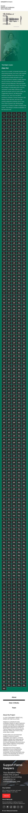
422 (9, 392)
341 (4, 339)
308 (14, 316)
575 (24, 492)
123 (14, 193)
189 (19, 236)
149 (19, 209)
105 (24, 180)
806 (4, 648)
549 (19, 475)
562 (9, 485)
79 (19, 163)
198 (14, 243)
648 (14, 542)
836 (4, 668)
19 (19, 123)
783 (14, 632)
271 (4, 293)
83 (14, 166)
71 (4, 160)
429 (19, 396)
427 (9, 396)
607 (9, 515)
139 (19, 203)
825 (24, 658)
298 (14, 309)
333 (14, 333)
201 (4, 246)
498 (14, 442)
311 (4, 319)
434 (19, 399)
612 (9, 519)
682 (9, 565)
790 (24, 635)
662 (9, 552)
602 (9, 512)
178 (14, 229)
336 (4, 336)
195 (24, 239)
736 (4, 602)
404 (19, 379)
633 (14, 532)
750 (24, 608)
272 (9, 293)
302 (9, 313)
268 (14, 289)
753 (14, 612)
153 (14, 213)
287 (9, 303)
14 (19, 120)
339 (19, 336)
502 (9, 446)
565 (24, 485)
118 (14, 190)
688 (14, 569)
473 (14, 426)
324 (19, 326)
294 (19, 306)
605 (24, 512)
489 (19, 436)
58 (14, 150)
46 (4, 143)
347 (9, 342)
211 (4, 253)
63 (14, 153)
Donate (3, 6)
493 (14, 439)
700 (24, 575)
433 (14, 399)
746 (4, 608)
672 (9, 559)
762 (9, 618)
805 (24, 645)
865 (24, 685)
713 (14, 585)
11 (4, 120)
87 (9, 170)
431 (4, 399)
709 (19, 582)
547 (9, 475)
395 (24, 372)
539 (19, 469)
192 (9, 239)
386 (4, 369)
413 (14, 386)
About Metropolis (6, 9)
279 (19, 296)
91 (4, 173)
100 (24, 176)
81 (4, 166)
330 (24, 329)
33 (14, 133)
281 (4, 299)
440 (24, 402)
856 (4, 682)
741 (4, 605)
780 (24, 628)
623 (14, 525)
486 (4, 436)
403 (14, 379)
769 (19, 622)
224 (19, 259)
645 (24, 539)
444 (19, 406)
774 (19, 625)
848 (14, 675)
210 (24, 249)
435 (24, 399)
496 (4, 442)
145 (24, 206)
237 (9, 269)
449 (19, 409)
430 (24, 396)
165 (24, 219)
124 (19, 193)
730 (24, 595)
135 (24, 200)
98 (14, 176)
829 (19, 662)
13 (14, 120)
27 (9, 130)
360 (24, 349)
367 (9, 356)
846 (4, 675)
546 (4, 475)
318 (14, 323)
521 (4, 459)
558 (14, 482)
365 (24, 352)
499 (19, 442)
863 (14, 685)
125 (24, 193)
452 (9, 412)
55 (24, 146)
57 (9, 150)
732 (9, 599)
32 (9, 133)
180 (24, 229)
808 (14, 648)
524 (19, 459)
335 (24, 333)
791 (4, 638)
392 (9, 372)
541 (4, 472)
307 (9, 316)
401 (4, 379)
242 (9, 273)
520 (24, 456)
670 (24, 555)
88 (14, 170)
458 (14, 416)
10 (24, 116)
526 (4, 462)
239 (19, 269)
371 (4, 359)
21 (4, 126)
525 (24, 459)
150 (24, 209)
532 (9, 466)
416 (4, 389)
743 (14, 605)
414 (19, 386)
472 (9, 426)
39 (19, 136)
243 (14, 273)
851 (4, 678)
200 (24, 243)
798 (14, 642)
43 (14, 140)
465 (24, 419)
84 (19, 166)
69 (19, 156)
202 (9, 246)
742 (9, 605)
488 (14, 436)
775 (24, 625)
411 (4, 386)
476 (4, 429)
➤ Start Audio (7, 24)
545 (24, 472)
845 (24, 672)
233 (14, 266)
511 (4, 452)
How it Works (14, 703)
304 (19, 313)
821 (4, 658)
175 (24, 226)
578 (14, 495)
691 (4, 572)
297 (9, 309)
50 (24, 143)
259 (19, 283)
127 (9, 196)
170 (24, 223)
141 (4, 206)
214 (19, 253)
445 (24, 406)
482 (9, 432)
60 (24, 150)
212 (9, 253)
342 (9, 339)
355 (24, 346)
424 (19, 392)
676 (4, 562)
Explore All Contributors (7, 7)
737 (9, 602)
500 (24, 442)
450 (24, 409)
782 (9, 632)
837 (9, 668)
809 (19, 648)
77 (9, 163)
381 (4, 366)
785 (24, 632)
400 (24, 376)
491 (4, 439)
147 (9, 209)
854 (19, 678)
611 (4, 519)
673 (14, 559)
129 (19, 196)
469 (19, 422)
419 (19, 389)
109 (19, 183)
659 (19, 549)
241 (4, 273)
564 (19, 485)
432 (9, 399)
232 (9, 266)
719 (19, 589)
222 (9, 259)
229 (19, 263)
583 (14, 499)
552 (9, 479)
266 (4, 289)
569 (19, 489)
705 (24, 579)
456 (4, 416)
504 (19, 446)
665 (24, 552)
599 (19, 509)
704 (19, 579)
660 (24, 549)
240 (24, 269)
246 (4, 276)
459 (19, 416)
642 (9, 539)
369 (19, 356)
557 (9, 482)
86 (4, 170)
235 (24, 266)
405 (24, 379)
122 (9, 193)
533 (14, 466)
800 (24, 642)
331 (4, 333)
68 (14, 156)
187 (9, 236)
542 (9, 472)
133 (14, 200)
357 (9, 349)
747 (9, 608)
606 (4, 515)
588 (14, 502)
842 (9, 672)
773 (14, 625)
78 (14, 163)
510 (24, 449)
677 (9, 562)
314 (19, 319)
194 (19, 239)
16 (4, 123)
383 (14, 366)
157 (9, 216)
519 (19, 456)
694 (19, 572)
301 (4, 313)
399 (19, 376)
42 (9, 140)
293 (14, 306)
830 (24, 662)
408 (14, 382)
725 (24, 592)
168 (14, 223)
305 (24, 313)
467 (9, 422)
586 (4, 502)
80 (24, 163)
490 (24, 436)
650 (24, 542)
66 (4, 156)
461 (4, 419)
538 (14, 469)
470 (24, 422)
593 (14, 505)
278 (14, 296)
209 (19, 249)
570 (24, 489)
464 (19, 419)
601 (4, 512)
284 (19, 299)
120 (24, 190)
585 (24, 499)
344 (19, 339)
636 (4, 535)
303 (14, 313)
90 (24, 170)
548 (14, 475)
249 (19, 276)
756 (4, 615)
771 (4, 625)
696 (4, 575)
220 (24, 256)
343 (14, 339)
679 (19, 562)
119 (19, 190)
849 (19, 675)
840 (24, 668)
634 (19, 532)
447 (9, 409)
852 (9, 678)
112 (9, 186)
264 (19, 286)
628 (14, 529)
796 (4, 642)
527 (9, 462)
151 (4, 213)
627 (9, 529)
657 (9, 549)
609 (19, 515)
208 (14, 249)
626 (4, 529)
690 (24, 569)
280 (24, 296)
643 (14, 539)
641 (4, 539)
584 (19, 499)
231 (4, 266)
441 (4, 406)
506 (4, 449)
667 (9, 555)
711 (4, 585)
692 (9, 572)
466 (4, 422)
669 (19, 555)
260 (24, 283)
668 (14, 555)
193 (14, 239)
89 (19, 170)
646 (4, 542)
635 (24, 532)
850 (24, 675)
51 (4, 146)
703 (14, 579)
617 (9, 522)
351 (4, 346)
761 (4, 618)
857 (9, 682)
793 (14, 638)
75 (24, 160)
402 (9, 379)
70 (24, 156)
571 (4, 492)
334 (19, 333)
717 (9, 589)
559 (19, 482)
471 (4, 426)
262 (9, 286)
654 (19, 545)
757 (9, 615)
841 (4, 672)
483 (14, 432)
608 (14, 515)
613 (14, 519)
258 (14, 283)
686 (4, 569)
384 (19, 366)
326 (4, 329)
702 (9, 579)
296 (4, 309)
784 (19, 632)
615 (24, 519)
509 (19, 449)
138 (14, 203)
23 (14, 126)
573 (14, 492)
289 (19, 303)
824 (19, 658)
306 (4, 316)
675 (24, 559)
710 (24, 582)
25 (24, 126)
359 (19, 349)
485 (24, 432)
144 (19, 206)
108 (14, 183)
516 (4, 456)
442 (9, 406)
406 (4, 382)
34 (19, 133)
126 (4, 196)
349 (19, 342)
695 (24, 572)
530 (24, 462)
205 (24, 246)
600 (24, 509)
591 (4, 505)
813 (14, 652)
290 (24, 303)
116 (4, 190)
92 (9, 173)
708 (14, 582)
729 (19, 595)
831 (4, 665)
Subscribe (6, 795)
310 (24, 316)
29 (19, 130)
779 (19, 628)
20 (24, 123)
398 (14, 376)
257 (9, 283)
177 (9, 229)
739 (19, 602)
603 (14, 512)
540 (24, 469)
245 (24, 273)
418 (14, 389)
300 (24, 309)
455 (24, 412)
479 (19, 429)
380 (24, 362)
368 (14, 356)
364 (19, 352)
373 (14, 359)
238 (14, 269)
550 (24, 475)
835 (24, 665)
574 (19, 492)
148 (14, 209)
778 (14, 628)
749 (19, 608)
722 (9, 592)
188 (14, 236)
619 (19, 522)
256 (4, 283)
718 (14, 589)
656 (4, 549)
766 (4, 622)
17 (9, 123)
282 (9, 299)
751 (4, 612)
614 (19, 519)
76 (4, 163)
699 (19, 575)
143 (14, 206)
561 (4, 485)
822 (9, 658)
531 (4, 466)
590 (24, 502)
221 (4, 259)
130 (24, 196)
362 (9, 352)
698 (14, 575)
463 (14, 419)
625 (24, 525)
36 (4, 136)
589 (19, 502)
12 (9, 120)
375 (24, 359)
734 (19, 599)
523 (14, 459)
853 (14, 678)
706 (4, 582)
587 (9, 502)
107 (9, 183)
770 (24, 622)
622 (9, 525)
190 (24, 236)
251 (4, 279)
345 (24, 339)
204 (19, 246)
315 (24, 319)
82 (9, 166)
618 (14, 522)
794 (19, 638)
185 (24, 233)
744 (19, 605)
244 (19, 273)
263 (14, 286)
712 (9, 585)
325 (24, 326)
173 (14, 226)
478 (14, 429)
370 (24, 356)
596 (4, 509)
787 (9, 635)
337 (9, 336)
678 (14, 562)
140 (24, 203)
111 (4, 186)
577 (9, 495)
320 (24, 323)
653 (14, 545)
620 (24, 522)
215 (24, 253)
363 (14, 352)
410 (24, 382)
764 (19, 618)
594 (19, 505)
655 (24, 545)
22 (9, 126)
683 (14, 565)
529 (19, 462)
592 (9, 505)
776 (4, 628)
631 (4, 532)
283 (14, 299)
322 (9, 326)
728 (14, 595)
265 (24, 286)
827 (9, 662)
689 (19, 569)
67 (9, 156)
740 (24, 602)
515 (24, 452)
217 (9, 256)
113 (14, 186)
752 (9, 612)
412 (9, 386)
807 (9, 648)
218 (14, 256)
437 (9, 402)
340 (24, 336)
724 (19, 592)
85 (24, 166)
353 (14, 346)
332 (9, 333)
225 (24, 259)
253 (14, 279)
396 (4, 376)
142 (9, 206)
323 (14, 326)
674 (19, 559)
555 (24, 479)
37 (9, 136)
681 (4, 565)
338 (14, 336)
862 (9, 685)
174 (19, 226)
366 (4, 356)
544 (19, 472)
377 (9, 362)
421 (4, 392)
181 (4, 233)
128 (14, 196)
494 (19, 439)
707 (9, 582)
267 (9, 289)
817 (9, 655)
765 (24, 618)
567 (9, 489)
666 (4, 555)
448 (14, 409)
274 (19, 293)
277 (9, 296)
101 (4, 180)
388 (14, 369)
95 (24, 173)
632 (9, 532)
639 (19, 535)
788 (14, 635)
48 (14, 143)
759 (19, 615)
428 (14, 396)
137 (9, 203)
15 (24, 120)
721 (4, 592)
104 (19, 180)
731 (4, 599)
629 (19, 529)
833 (14, 665)
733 (14, 599)
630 (24, 529)
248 (14, 276)
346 (4, 342)
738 (14, 602)
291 (4, 306)
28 (14, 130)
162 (9, 219)
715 (24, 585)
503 (14, 446)
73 (14, 160)
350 (24, 342)
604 (19, 512)
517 (9, 456)
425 (24, 392)
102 (9, 180)
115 (24, 186)
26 (4, 130)
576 (4, 495)
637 (9, 535)
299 (19, 309)
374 (19, 359)
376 (4, 362)
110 (24, 183)
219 (19, 256)
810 (24, 648)
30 (24, 130)
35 (24, 133)
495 (24, 439)
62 (9, 153)
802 (9, 645)
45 (24, 140)
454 (19, 412)
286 (4, 303)
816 (4, 655)
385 (24, 366)
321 (4, 326)
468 (14, 422)
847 (9, 675)
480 (24, 429)
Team (14, 708)
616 (4, 522)
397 (9, 376)
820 (24, 655)
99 (19, 176)
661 (4, 552)
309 (19, 316)
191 (4, 239)
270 (24, 289)
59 (19, 150)
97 (9, 176)
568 (14, 489)
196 (4, 243)
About (14, 697)
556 (4, 482)
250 (24, 276)
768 (14, 622)
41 (4, 140)
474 (19, 426)
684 (19, 565)
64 (19, 153)
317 (9, 323)
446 (4, 409)
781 (4, 632)
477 (9, 429)
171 (4, 226)
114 (19, 186)
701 (4, 579)
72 (9, 160)
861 (4, 685)
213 (14, 253)
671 (4, 559)
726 (4, 595)
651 (4, 545)
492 (9, 439)
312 (9, 319)
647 (9, 542)
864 (19, 685)
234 (19, 266)
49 (19, 143)
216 (4, 256)
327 (9, 329)
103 (14, 180)
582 (9, 499)
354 (19, 346)
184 (19, 233)
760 (24, 615)
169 (19, 223)
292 (9, 306)
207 (9, 249)
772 (9, 625)
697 (9, 575)
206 (4, 249)
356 (4, 349)
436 (4, 402)
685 (24, 565)
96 (4, 176)
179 (19, 229)
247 (9, 276)
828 (14, 662)
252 (9, 279)
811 (4, 652)
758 (14, 615)
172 (9, 226)
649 (19, 542)
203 (14, 246)
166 (4, 223)
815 (24, 652)
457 (9, 416)
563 (14, 485)
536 (4, 469)
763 (14, 618)
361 (4, 352)
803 (14, 645)
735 (24, 599)
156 (4, 216)
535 (24, 466)
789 (19, 635)
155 (24, 213)
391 (4, 372)
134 (19, 200)
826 (4, 662)
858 (14, 682)
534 (19, 466)
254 (19, 279)
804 (19, 645)
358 (14, 349)
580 (24, 495)
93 (14, 173)
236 (4, 269)
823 (14, 658)
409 (19, 382)
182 (9, 233)
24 (19, 126)
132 (9, 200)
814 (19, 652)
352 (9, 346)
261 (4, 286)
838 (14, 668)
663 (14, 552)
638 (14, 535)
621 (4, 525)
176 (4, 229)
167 (9, 223)
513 (14, 452)
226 (4, 263)
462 (9, 419)
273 (14, 293)
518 (14, 456)
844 (19, 672)
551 (4, 479)
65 (24, 153)
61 (4, 153)
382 (9, 366)
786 (4, 635)
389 (19, 369)
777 (9, 628)
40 (24, 136)
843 (14, 672)
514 (19, 452)
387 (9, 369)
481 (4, 432)
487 (9, 436)
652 (9, 545)
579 (19, 495)
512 (9, 452)
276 (4, 296)
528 (14, 462)
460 (24, 416)
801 (4, 645)
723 (14, 592)
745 (24, 605)
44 (19, 140)
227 (9, 263)
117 (9, 190)
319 (19, 323)
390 (24, 369)
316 (4, 323)
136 (4, 203)
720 (24, 589)
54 (19, 146)
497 (9, 442)
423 (14, 392)
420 (24, 389)
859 (19, 682)
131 (4, 200)
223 (14, 259)
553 (14, 479)
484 (19, 432)
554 (19, 479)
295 (24, 306)
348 (14, 342)
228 (14, 263)
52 (9, 146)
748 (14, 608)
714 (19, 585)
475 (24, 426)
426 (4, 396)
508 (14, 449)
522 (9, 459)
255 (24, 279)
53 (14, 146)
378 (14, 362)
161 (4, 219)
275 (24, 293)
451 (4, 412)
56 (4, 150)
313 (14, 319)
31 (4, 133)
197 (9, 243)
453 (14, 412)
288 (14, 303)
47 (9, 143)
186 (4, 236)
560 (24, 482)
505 (24, 446)
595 (24, 505)
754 (19, 612)
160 (24, 216)
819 (19, 655)
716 (4, 589)
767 (9, 622)
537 (9, 469)
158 (14, 216)
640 (24, 535)
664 (19, 552)
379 (19, 362)
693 (14, 572)
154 (19, 213)
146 (4, 209)
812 (9, 652)
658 (14, 549)
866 (4, 688)
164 (19, 219)
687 (9, 569)
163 (14, 219)
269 (19, 289)
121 (4, 193)
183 (14, 233)
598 (14, 509)
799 (19, 642)
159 (19, 216)
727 (9, 595)
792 (9, 638)
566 (4, 489)
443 (14, 406)
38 (14, 136)
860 (24, 682)
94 (19, 173)
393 (14, 372)
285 (24, 299)
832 (9, 665)
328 (14, 329)
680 (24, 562)
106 (4, 183)
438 (14, 402)
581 (4, 499)
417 (9, 389)
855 (24, 678)
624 (19, 525)
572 (9, 492)
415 (24, 386)
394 (19, 372)
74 (19, 160)
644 (19, 539)
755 (24, 612)
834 (19, 665)
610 (24, 515)
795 (24, 638)
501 (4, 446)
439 (19, 402)
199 (19, 243)
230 (24, 263)
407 (9, 382)
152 (9, 213)
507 (9, 449)
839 (19, 668)
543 (14, 472)
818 (14, 655)
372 (9, 359)
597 (9, 509)
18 (14, 123)
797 (9, 642)
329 (19, 329)
